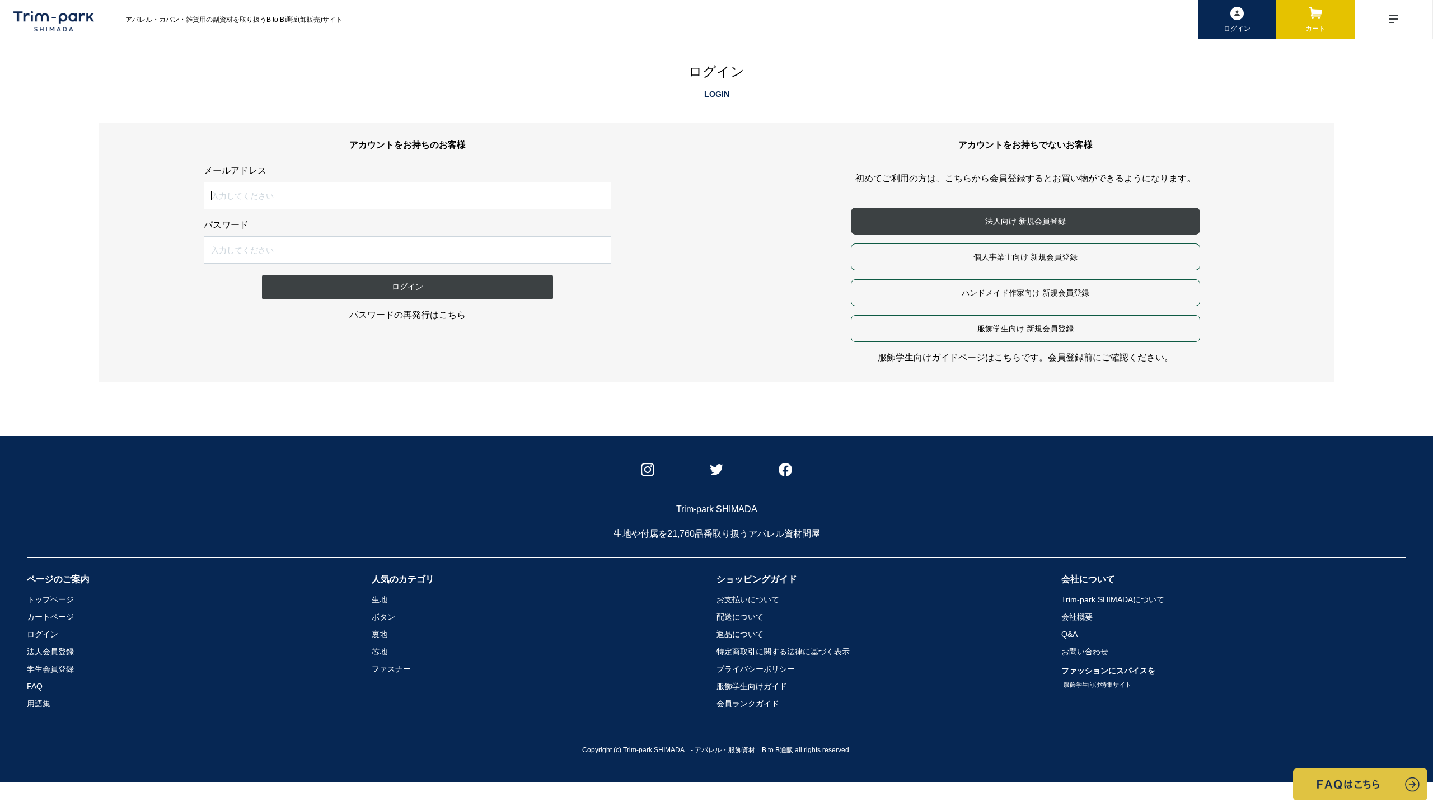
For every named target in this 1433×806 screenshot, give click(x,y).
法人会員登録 (50, 651)
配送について (740, 617)
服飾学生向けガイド (751, 686)
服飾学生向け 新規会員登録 (1025, 328)
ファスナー (391, 669)
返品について (740, 634)
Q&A (1069, 634)
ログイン (42, 634)
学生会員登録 (50, 669)
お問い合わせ (1084, 651)
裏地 (379, 634)
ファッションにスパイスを (1108, 677)
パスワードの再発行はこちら (407, 315)
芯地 (379, 651)
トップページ (50, 599)
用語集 (38, 703)
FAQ (35, 686)
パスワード (226, 225)
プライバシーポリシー (755, 669)
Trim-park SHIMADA (1112, 599)
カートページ (50, 617)
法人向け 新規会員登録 (1025, 221)
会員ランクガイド (747, 703)
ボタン (383, 617)
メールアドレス (235, 170)
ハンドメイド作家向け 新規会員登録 (1025, 292)
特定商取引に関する (783, 651)
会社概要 (1077, 617)
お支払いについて (747, 599)
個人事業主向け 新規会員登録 (1025, 256)
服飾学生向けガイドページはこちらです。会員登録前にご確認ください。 (1025, 357)
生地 (379, 599)
